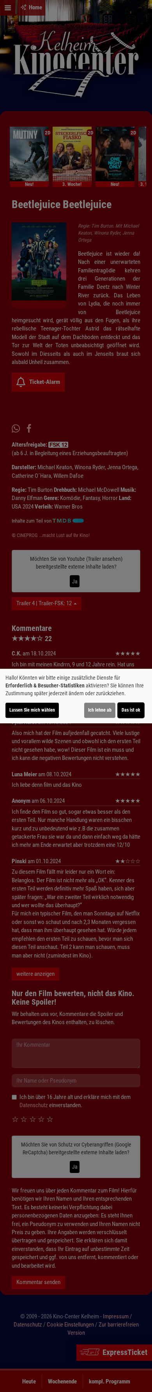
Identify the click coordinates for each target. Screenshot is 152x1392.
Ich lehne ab (99, 710)
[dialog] (76, 696)
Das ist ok (131, 710)
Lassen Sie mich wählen (32, 710)
